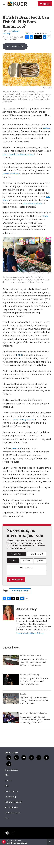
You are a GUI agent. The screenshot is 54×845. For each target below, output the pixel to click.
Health (23, 694)
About (7, 775)
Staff (7, 786)
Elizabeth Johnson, (24, 419)
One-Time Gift (37, 554)
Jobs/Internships (11, 791)
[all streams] (50, 842)
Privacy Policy (10, 797)
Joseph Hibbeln (11, 173)
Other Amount (26, 567)
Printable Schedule (12, 813)
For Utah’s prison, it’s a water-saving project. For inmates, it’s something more (34, 700)
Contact (8, 780)
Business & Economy (29, 675)
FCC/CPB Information (13, 802)
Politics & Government (30, 655)
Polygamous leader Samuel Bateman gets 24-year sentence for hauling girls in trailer (35, 720)
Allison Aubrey (26, 609)
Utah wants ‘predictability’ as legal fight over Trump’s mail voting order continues (33, 662)
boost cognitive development (18, 154)
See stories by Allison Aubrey (30, 633)
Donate (45, 4)
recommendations (32, 203)
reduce (46, 127)
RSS (6, 818)
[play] (3, 842)
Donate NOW (16, 579)
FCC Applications (12, 808)
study (45, 216)
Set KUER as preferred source (39, 33)
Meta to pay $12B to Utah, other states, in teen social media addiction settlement (35, 681)
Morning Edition (20, 590)
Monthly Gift (16, 554)
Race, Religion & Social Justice (33, 713)
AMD (20, 355)
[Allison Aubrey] (8, 612)
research (16, 448)
